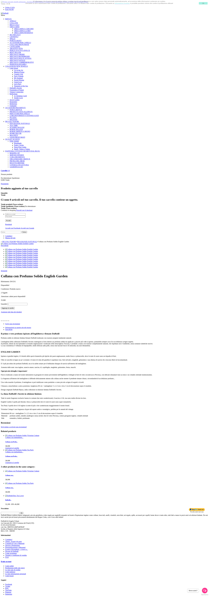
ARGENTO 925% (16, 48)
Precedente (4, 245)
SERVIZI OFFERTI (17, 155)
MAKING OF (15, 153)
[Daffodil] (4, 13)
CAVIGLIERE (15, 46)
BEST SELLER (15, 52)
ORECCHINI (14, 27)
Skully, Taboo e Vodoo (22, 149)
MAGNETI (14, 135)
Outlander (13, 106)
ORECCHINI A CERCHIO (24, 29)
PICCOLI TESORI (12, 121)
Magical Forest (19, 72)
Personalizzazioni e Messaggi (15, 547)
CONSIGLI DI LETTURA (19, 165)
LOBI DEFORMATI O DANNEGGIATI (24, 116)
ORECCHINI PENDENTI (23, 33)
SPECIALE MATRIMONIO (20, 56)
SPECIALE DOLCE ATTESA (20, 58)
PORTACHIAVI (15, 41)
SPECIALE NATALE (17, 60)
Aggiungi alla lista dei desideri (11, 312)
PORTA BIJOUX (16, 110)
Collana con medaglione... (14, 437)
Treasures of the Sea (21, 86)
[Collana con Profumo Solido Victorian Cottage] (22, 435)
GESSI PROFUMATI (17, 137)
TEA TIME (14, 125)
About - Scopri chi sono (13, 541)
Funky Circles (19, 145)
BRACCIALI (14, 25)
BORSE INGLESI (16, 129)
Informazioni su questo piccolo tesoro (18, 327)
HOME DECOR (15, 133)
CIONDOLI (14, 37)
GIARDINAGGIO (16, 167)
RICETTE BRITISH (17, 163)
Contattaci (8, 236)
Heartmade (18, 143)
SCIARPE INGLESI (17, 127)
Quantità (4, 304)
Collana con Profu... (11, 442)
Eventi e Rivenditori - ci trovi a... (16, 549)
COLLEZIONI (16, 66)
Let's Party (17, 84)
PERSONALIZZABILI (18, 64)
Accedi (8, 220)
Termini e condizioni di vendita (16, 555)
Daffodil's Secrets (16, 88)
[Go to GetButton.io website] (204, 594)
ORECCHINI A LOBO (22, 31)
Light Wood (14, 68)
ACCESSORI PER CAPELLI (20, 43)
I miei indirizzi (10, 572)
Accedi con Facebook (13, 228)
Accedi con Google (27, 228)
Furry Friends (18, 76)
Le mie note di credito (12, 570)
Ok (203, 3)
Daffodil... (8, 500)
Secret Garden (14, 100)
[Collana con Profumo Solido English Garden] (17, 244)
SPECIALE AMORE (17, 54)
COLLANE (14, 23)
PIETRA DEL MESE (17, 161)
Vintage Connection (16, 92)
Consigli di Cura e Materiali (14, 543)
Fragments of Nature (17, 90)
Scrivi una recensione (12, 324)
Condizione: (5, 289)
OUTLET (12, 139)
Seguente (4, 271)
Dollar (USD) (10, 7)
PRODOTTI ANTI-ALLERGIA (21, 112)
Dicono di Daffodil (11, 551)
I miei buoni (9, 576)
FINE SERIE (14, 141)
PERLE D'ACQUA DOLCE (20, 50)
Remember (13, 102)
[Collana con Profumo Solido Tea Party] (19, 450)
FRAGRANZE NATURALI (20, 123)
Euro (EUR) (9, 9)
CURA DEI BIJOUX (17, 157)
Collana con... (9, 475)
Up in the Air (18, 70)
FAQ (7, 557)
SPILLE (12, 39)
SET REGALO (15, 35)
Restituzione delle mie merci (15, 568)
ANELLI (13, 21)
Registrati (8, 224)
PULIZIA (13, 117)
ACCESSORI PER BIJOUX (15, 108)
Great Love (18, 82)
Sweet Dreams (19, 80)
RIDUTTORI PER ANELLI (20, 114)
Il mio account (6, 561)
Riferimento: (5, 281)
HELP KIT (13, 119)
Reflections (13, 94)
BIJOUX (8, 19)
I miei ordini (9, 566)
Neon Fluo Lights (20, 147)
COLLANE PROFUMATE (19, 44)
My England (18, 78)
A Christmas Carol (20, 96)
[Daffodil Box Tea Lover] (14, 496)
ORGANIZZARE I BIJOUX (20, 159)
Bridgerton (13, 104)
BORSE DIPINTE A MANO (20, 131)
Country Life (18, 74)
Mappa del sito (10, 238)
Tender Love (18, 98)
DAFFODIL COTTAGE (22, 151)
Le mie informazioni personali (15, 574)
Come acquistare (11, 553)
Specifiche (8, 329)
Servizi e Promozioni (12, 545)
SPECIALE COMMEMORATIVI (22, 62)
